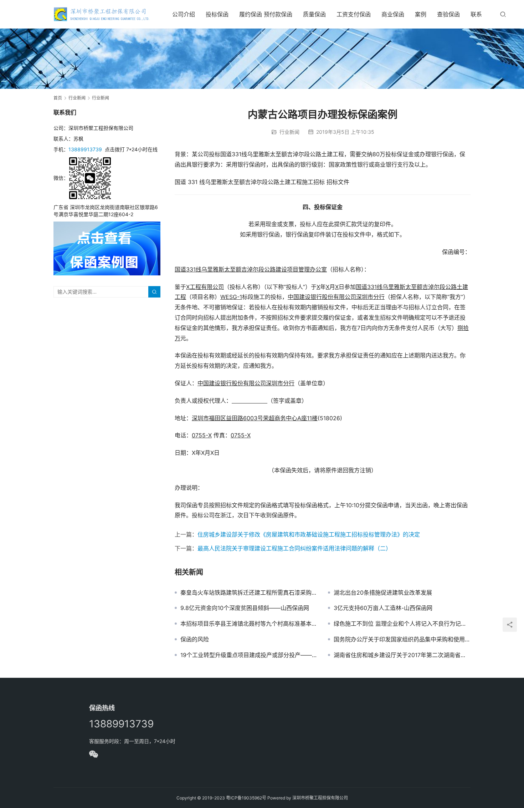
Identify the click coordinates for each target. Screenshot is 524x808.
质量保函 (314, 14)
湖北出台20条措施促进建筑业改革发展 (383, 592)
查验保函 (448, 14)
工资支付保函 (354, 14)
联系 (476, 14)
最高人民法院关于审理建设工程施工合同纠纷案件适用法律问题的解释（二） (294, 548)
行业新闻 (289, 132)
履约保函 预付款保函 (265, 14)
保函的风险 (194, 639)
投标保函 (217, 14)
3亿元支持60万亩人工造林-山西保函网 (383, 608)
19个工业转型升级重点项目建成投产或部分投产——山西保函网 (248, 655)
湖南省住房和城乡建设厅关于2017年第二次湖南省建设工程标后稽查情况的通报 (402, 655)
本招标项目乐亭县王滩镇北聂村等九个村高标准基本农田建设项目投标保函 (248, 623)
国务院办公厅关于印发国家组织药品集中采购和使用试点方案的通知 (402, 639)
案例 (420, 14)
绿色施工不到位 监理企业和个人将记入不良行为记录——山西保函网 (402, 623)
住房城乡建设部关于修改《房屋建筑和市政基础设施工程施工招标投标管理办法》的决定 (308, 534)
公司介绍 (183, 14)
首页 (57, 98)
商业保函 (392, 14)
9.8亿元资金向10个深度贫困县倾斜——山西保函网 (244, 608)
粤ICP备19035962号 (246, 798)
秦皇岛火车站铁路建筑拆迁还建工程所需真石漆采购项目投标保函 (248, 592)
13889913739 (85, 149)
